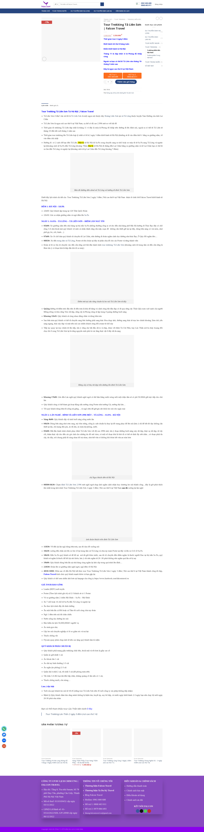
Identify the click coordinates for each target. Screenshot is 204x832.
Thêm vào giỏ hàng (126, 82)
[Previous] (41, 750)
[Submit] (102, 4)
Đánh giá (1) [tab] (54, 105)
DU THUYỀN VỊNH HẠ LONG (80, 11)
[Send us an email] (141, 811)
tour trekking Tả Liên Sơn (113, 245)
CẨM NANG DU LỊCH (123, 11)
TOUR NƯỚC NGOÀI (152, 43)
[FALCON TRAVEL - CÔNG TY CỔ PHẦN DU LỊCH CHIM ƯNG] (45, 4)
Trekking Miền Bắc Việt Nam (153, 51)
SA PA (61, 206)
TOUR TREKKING (119, 19)
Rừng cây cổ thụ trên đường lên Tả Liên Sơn (120, 93)
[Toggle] (162, 47)
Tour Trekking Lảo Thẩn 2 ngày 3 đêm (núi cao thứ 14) (71, 714)
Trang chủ (108, 19)
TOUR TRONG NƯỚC (59, 11)
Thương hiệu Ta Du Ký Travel (99, 790)
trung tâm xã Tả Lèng (66, 241)
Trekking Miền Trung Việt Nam (153, 56)
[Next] (162, 750)
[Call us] (145, 811)
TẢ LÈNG (62, 221)
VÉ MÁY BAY (149, 66)
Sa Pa (86, 215)
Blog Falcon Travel (94, 795)
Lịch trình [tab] (44, 105)
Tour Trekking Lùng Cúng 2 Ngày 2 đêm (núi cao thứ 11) (117, 762)
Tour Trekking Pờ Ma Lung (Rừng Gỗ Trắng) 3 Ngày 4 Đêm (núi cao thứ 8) (54, 762)
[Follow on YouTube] (149, 811)
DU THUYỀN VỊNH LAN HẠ (103, 11)
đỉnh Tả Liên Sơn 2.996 (71, 485)
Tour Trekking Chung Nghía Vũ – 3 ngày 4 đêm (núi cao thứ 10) (148, 762)
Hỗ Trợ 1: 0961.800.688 (113, 75)
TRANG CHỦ (45, 11)
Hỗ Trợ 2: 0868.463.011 (132, 75)
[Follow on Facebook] (137, 811)
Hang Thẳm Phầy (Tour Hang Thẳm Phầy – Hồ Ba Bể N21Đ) (85, 762)
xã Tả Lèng (126, 116)
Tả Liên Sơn (76, 116)
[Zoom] (44, 59)
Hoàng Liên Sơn (111, 116)
